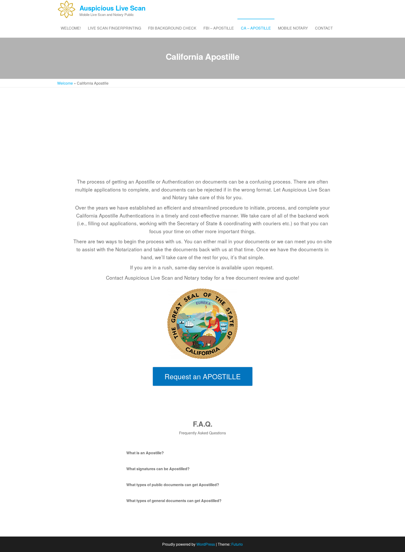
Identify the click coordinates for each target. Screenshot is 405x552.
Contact (324, 28)
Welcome (65, 83)
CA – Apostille (256, 28)
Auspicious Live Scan (112, 8)
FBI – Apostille (218, 28)
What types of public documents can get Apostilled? (172, 484)
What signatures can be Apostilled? (158, 468)
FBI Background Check (172, 28)
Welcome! (71, 28)
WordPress (205, 544)
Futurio (237, 544)
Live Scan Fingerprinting (114, 28)
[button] (202, 453)
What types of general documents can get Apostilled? (173, 500)
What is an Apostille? (145, 452)
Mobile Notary (293, 28)
